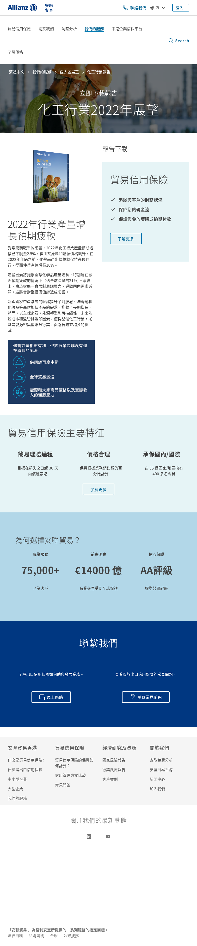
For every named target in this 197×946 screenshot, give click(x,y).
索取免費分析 (161, 760)
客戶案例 (110, 779)
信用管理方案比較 (70, 775)
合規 (54, 935)
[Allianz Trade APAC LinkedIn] (89, 836)
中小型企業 (17, 779)
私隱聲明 (36, 935)
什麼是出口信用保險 (25, 769)
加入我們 (157, 788)
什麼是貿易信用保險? (26, 760)
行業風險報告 (113, 769)
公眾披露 (71, 935)
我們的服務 (94, 28)
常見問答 (62, 785)
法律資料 (15, 935)
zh (158, 7)
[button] (178, 40)
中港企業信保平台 (126, 28)
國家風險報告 (113, 760)
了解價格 (15, 52)
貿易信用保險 (19, 28)
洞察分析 (69, 28)
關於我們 (46, 28)
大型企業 (15, 788)
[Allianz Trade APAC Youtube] (108, 836)
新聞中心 (157, 779)
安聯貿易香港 (161, 769)
